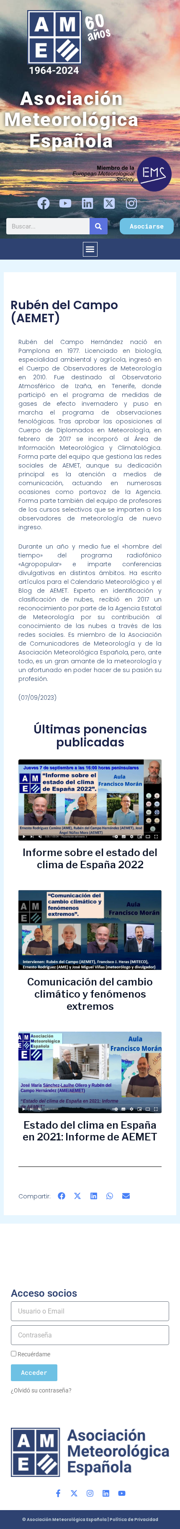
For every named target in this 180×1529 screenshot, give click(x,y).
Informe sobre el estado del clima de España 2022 (90, 858)
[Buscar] (99, 226)
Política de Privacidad (134, 1519)
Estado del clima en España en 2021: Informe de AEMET (90, 1131)
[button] (90, 249)
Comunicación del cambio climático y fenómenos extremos (90, 994)
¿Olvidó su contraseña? (41, 1390)
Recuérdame (33, 1354)
